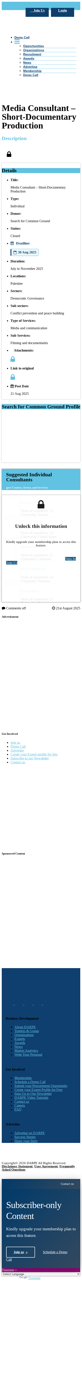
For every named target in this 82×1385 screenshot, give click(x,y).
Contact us (17, 762)
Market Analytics (26, 1050)
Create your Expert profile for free (34, 754)
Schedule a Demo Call (29, 1082)
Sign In (70, 559)
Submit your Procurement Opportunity (41, 1086)
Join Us (39, 10)
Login (62, 10)
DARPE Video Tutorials (31, 1097)
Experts (19, 1039)
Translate (34, 1278)
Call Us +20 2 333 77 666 (24, 6)
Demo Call (30, 75)
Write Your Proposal (28, 1054)
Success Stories (25, 1137)
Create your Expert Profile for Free (38, 1090)
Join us (15, 742)
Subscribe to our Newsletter (29, 758)
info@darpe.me (53, 6)
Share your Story (26, 1141)
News (27, 62)
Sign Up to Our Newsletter (33, 1094)
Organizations (24, 1035)
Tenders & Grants (26, 1031)
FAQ (17, 1109)
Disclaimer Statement (17, 1166)
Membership (32, 71)
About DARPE (25, 1027)
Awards (28, 58)
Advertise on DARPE (29, 1133)
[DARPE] (41, 55)
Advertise (30, 66)
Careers (19, 1105)
